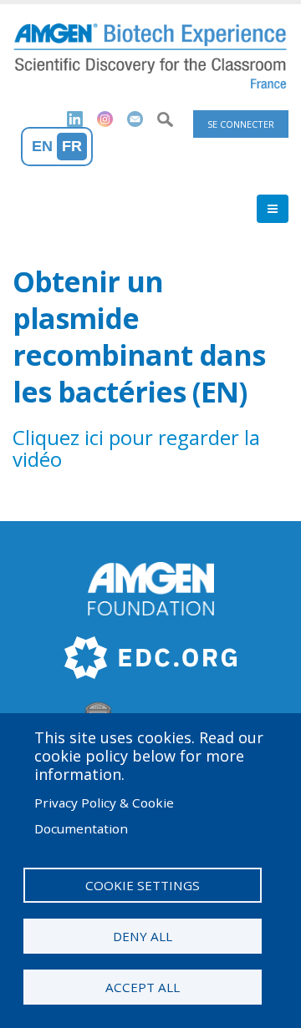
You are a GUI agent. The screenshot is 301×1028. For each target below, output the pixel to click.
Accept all (142, 987)
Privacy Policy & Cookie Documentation (104, 815)
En (42, 146)
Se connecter (240, 124)
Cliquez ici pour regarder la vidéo (136, 448)
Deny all (142, 936)
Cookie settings (142, 885)
